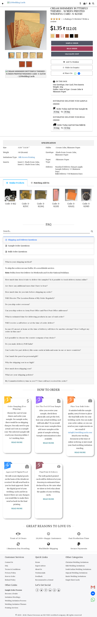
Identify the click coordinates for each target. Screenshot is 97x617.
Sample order (72, 43)
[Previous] (7, 198)
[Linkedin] (50, 590)
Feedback (38, 576)
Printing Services (11, 608)
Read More (16, 442)
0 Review (77, 19)
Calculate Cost (72, 54)
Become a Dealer (11, 594)
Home (37, 562)
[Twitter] (41, 590)
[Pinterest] (46, 590)
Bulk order (72, 49)
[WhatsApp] (75, 73)
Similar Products (16, 183)
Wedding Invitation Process (15, 601)
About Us (38, 569)
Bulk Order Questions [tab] (17, 252)
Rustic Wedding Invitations (76, 576)
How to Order (10, 576)
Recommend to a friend (44, 580)
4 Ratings (67, 19)
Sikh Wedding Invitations (75, 566)
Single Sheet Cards (73, 580)
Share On (69, 73)
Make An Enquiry (72, 68)
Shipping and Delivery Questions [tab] (22, 240)
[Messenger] (79, 73)
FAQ (6, 566)
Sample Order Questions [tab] (19, 246)
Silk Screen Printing (26, 157)
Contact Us (9, 562)
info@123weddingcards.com (80, 432)
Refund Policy (10, 580)
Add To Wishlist (72, 62)
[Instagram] (54, 590)
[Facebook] (37, 590)
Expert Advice (40, 566)
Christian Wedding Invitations (77, 562)
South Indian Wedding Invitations (78, 569)
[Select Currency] (80, 3)
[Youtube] (59, 590)
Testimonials (40, 573)
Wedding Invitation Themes (15, 604)
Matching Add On (41, 183)
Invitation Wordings (12, 597)
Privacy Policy (10, 573)
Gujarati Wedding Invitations (76, 573)
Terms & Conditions (12, 569)
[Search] (93, 3)
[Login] (89, 3)
